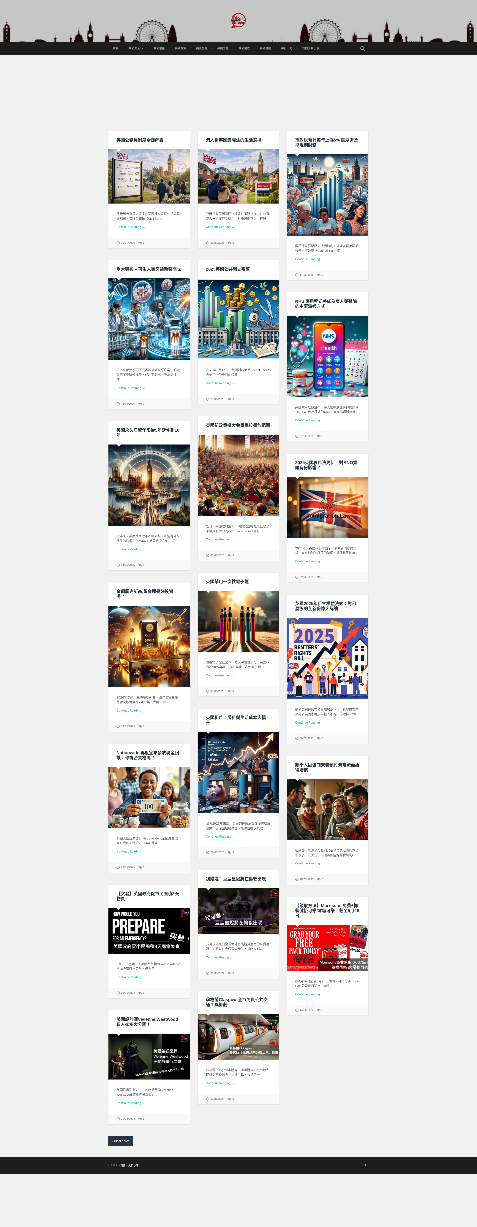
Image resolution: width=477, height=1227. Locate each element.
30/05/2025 (306, 738)
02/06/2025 (306, 577)
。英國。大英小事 (128, 1165)
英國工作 (223, 48)
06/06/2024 (217, 973)
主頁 (116, 48)
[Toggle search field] (362, 48)
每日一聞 (286, 48)
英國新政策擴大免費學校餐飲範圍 (238, 425)
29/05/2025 (217, 852)
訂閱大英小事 (310, 48)
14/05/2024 (306, 1010)
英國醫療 (159, 48)
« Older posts (120, 1141)
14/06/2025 (306, 275)
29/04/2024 (128, 1118)
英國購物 (265, 48)
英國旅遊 (201, 48)
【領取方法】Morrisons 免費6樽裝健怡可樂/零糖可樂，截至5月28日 (327, 910)
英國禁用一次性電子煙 (227, 581)
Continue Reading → (130, 227)
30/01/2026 (128, 243)
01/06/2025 (217, 691)
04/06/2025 (128, 565)
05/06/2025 (217, 555)
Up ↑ (366, 1165)
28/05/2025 (306, 879)
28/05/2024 (128, 993)
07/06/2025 (306, 436)
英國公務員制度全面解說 (140, 140)
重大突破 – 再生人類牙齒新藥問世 (148, 269)
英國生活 (134, 48)
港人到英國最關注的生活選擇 (234, 140)
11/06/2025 (217, 399)
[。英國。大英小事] (238, 21)
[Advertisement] (238, 94)
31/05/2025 (128, 726)
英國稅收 (244, 48)
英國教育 (180, 48)
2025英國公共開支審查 (228, 269)
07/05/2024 (217, 1099)
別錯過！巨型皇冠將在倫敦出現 (236, 879)
